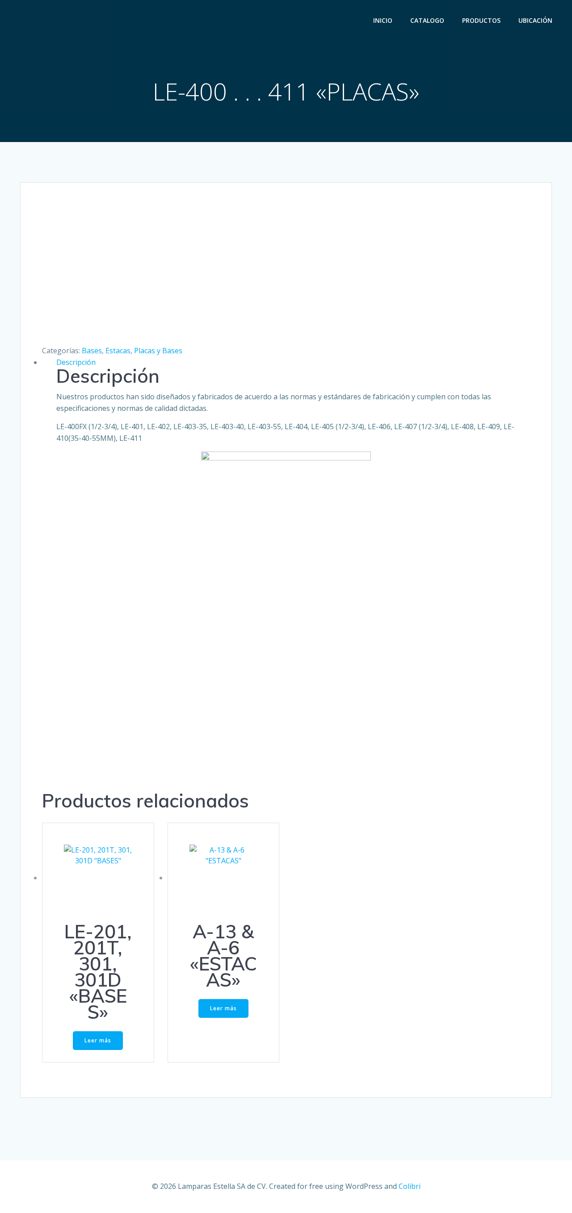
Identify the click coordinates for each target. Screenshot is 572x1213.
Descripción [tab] (76, 362)
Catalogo (427, 20)
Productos (481, 20)
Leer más (97, 1040)
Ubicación (535, 20)
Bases (92, 351)
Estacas (117, 351)
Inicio (382, 20)
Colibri (410, 1186)
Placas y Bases (158, 351)
